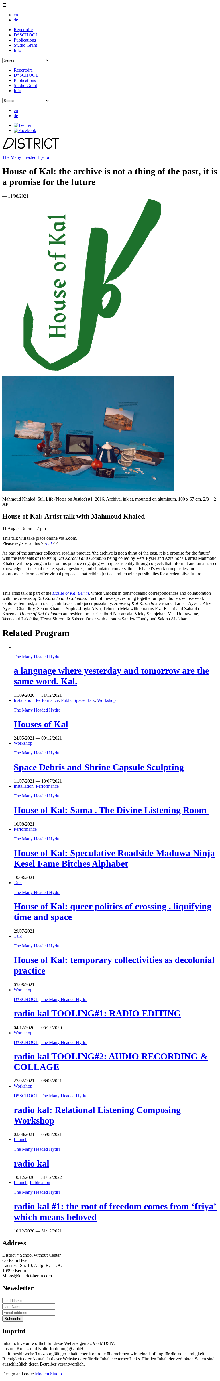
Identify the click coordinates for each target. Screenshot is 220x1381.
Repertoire (23, 29)
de (16, 19)
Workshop (106, 700)
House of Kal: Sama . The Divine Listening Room (111, 810)
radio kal (31, 1163)
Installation (24, 700)
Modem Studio (48, 1373)
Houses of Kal (41, 724)
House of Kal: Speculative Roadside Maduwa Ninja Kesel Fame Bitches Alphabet (114, 858)
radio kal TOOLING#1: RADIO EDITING (97, 1013)
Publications (25, 40)
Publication (40, 1182)
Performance (47, 700)
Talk (91, 700)
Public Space (73, 700)
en (16, 14)
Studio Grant (25, 45)
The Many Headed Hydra (25, 157)
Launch (21, 1139)
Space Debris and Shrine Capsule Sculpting (99, 767)
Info (17, 50)
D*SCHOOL (26, 34)
